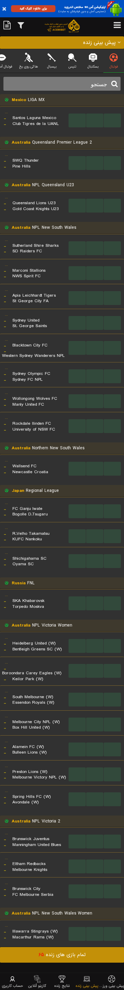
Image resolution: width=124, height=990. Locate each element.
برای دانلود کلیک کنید (33, 8)
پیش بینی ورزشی (111, 985)
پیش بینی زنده (87, 985)
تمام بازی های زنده (62, 954)
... (77, 120)
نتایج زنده (62, 985)
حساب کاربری (12, 985)
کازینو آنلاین (37, 985)
